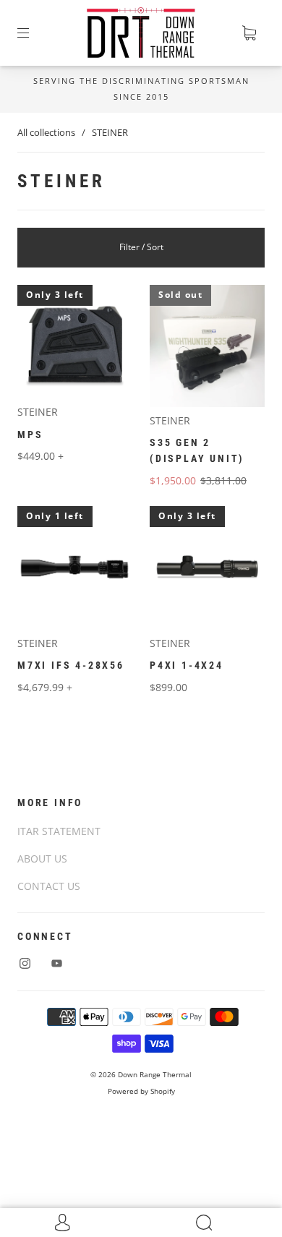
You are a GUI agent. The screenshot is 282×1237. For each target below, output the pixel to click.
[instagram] (24, 963)
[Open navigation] (33, 33)
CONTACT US (48, 886)
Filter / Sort (141, 247)
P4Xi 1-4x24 (186, 665)
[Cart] (249, 33)
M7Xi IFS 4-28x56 (70, 665)
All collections (46, 132)
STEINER (37, 412)
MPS (30, 434)
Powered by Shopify (141, 1091)
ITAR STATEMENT (59, 831)
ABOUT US (42, 858)
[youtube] (56, 963)
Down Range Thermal (155, 1074)
